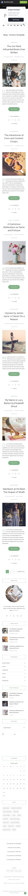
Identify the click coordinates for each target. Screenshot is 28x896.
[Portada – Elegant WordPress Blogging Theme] (14, 869)
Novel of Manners (15, 822)
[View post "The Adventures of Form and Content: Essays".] (14, 164)
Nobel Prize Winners (15, 818)
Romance (18, 826)
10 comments (15, 294)
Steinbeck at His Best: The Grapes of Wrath (16, 702)
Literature (5, 818)
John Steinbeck (6, 815)
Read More (15, 610)
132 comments (14, 116)
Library (19, 815)
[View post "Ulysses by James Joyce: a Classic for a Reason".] (14, 342)
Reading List (11, 826)
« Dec (3, 795)
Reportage (14, 42)
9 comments (14, 470)
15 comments (15, 555)
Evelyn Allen (8, 56)
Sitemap (22, 883)
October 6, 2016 (19, 145)
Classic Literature (7, 811)
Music (14, 677)
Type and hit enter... (6, 6)
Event (10, 220)
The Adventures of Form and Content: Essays (14, 138)
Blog (9, 883)
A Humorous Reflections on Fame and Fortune (14, 227)
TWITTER (14, 851)
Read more (14, 109)
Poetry (4, 826)
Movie (14, 673)
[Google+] (11, 25)
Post (12, 883)
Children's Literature (16, 808)
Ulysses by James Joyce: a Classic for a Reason (14, 316)
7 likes (15, 388)
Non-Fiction (6, 822)
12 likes (14, 301)
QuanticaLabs (2, 2)
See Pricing (16, 19)
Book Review (14, 131)
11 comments (15, 381)
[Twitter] (18, 25)
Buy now (23, 2)
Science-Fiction (6, 829)
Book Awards (6, 808)
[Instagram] (14, 25)
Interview (16, 220)
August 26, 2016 (19, 323)
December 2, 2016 (19, 56)
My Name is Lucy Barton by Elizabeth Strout (14, 403)
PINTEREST (14, 859)
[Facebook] (8, 25)
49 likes (14, 563)
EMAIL (14, 847)
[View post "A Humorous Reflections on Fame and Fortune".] (14, 253)
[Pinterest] (21, 25)
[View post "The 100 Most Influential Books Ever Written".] (14, 75)
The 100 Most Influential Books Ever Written (14, 49)
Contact (17, 883)
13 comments (15, 205)
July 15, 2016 (19, 496)
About (5, 883)
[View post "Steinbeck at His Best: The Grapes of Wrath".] (14, 514)
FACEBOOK (14, 855)
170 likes (14, 123)
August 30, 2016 (19, 234)
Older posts (20, 571)
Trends (14, 829)
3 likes (15, 477)
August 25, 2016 (19, 410)
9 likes (15, 212)
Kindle (13, 815)
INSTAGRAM (14, 843)
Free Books (16, 811)
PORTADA (14, 891)
